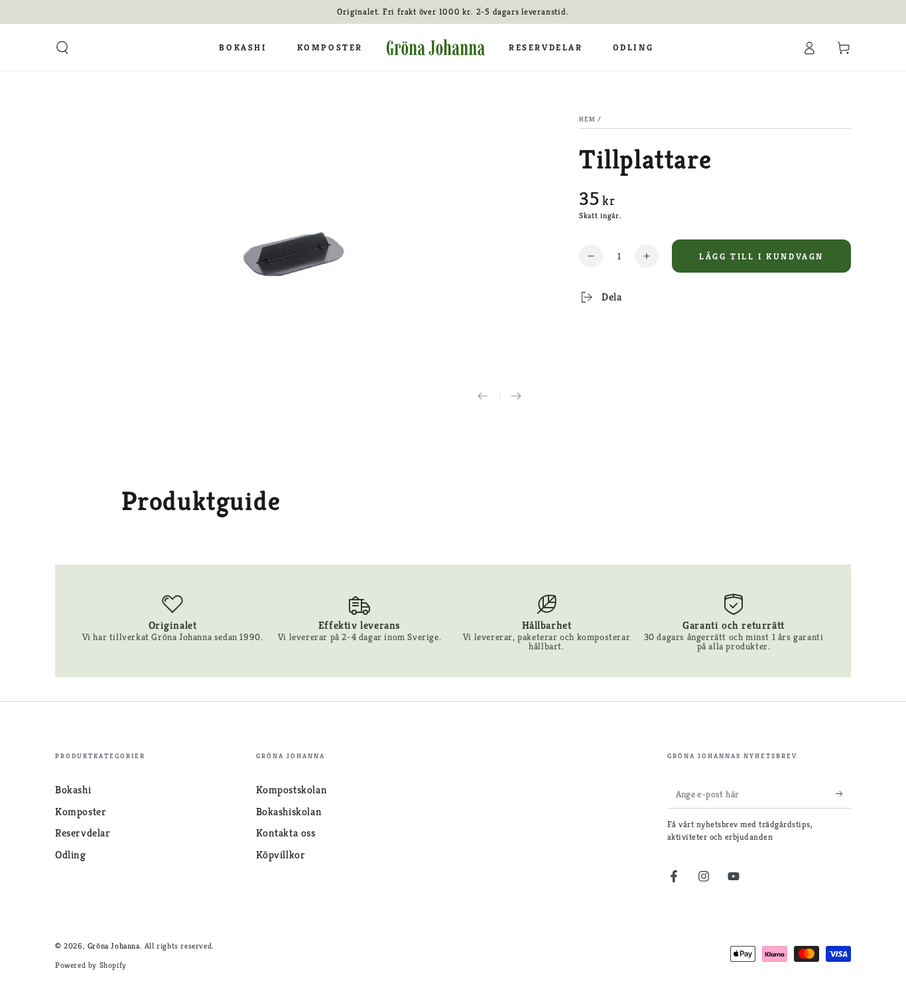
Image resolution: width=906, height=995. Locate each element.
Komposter (80, 812)
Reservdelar (83, 833)
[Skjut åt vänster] (482, 396)
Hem (587, 119)
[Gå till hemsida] (435, 47)
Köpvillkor (281, 855)
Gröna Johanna (114, 946)
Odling (70, 855)
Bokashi (73, 790)
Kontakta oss (286, 833)
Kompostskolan (292, 790)
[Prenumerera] (843, 793)
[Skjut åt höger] (516, 396)
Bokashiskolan (289, 812)
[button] (62, 47)
